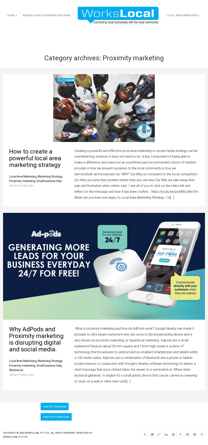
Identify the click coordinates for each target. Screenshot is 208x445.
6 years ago (26, 185)
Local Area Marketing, (23, 176)
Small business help (49, 181)
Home (12, 15)
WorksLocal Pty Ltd (37, 433)
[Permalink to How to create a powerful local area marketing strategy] (104, 141)
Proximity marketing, (22, 181)
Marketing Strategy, (50, 176)
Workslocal (16, 370)
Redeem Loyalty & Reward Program (46, 15)
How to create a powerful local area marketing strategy (35, 158)
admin (13, 185)
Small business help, (49, 365)
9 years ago (26, 374)
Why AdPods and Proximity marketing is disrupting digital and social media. (36, 339)
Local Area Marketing (183, 15)
